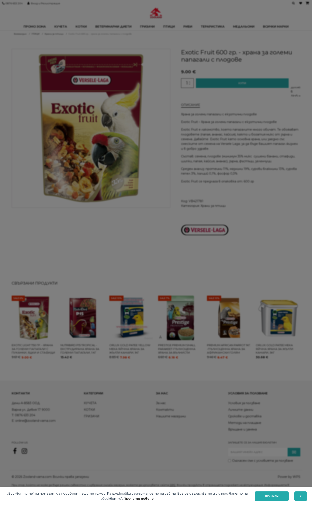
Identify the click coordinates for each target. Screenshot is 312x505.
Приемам (271, 496)
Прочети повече (139, 499)
